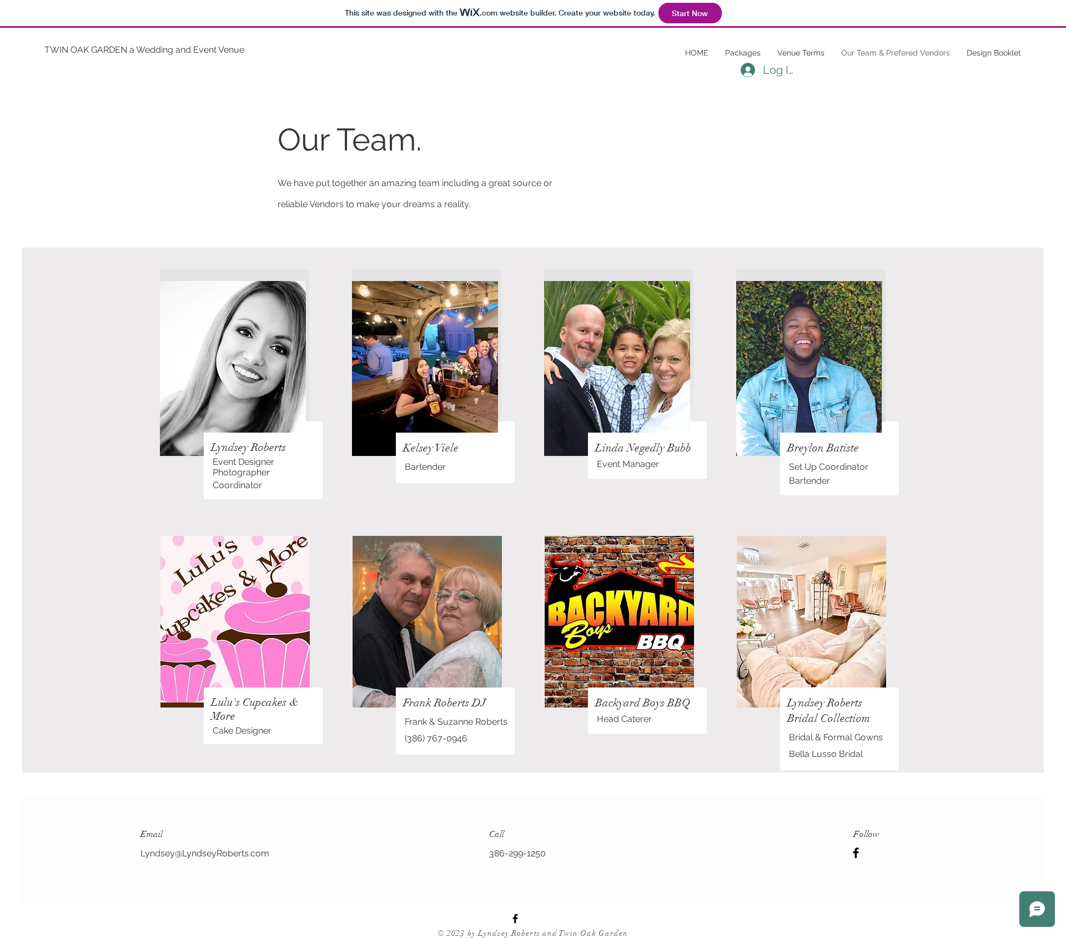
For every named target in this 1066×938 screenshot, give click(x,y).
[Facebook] (856, 853)
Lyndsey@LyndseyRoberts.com (204, 853)
